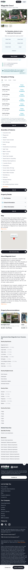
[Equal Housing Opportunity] (14, 467)
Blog (2, 493)
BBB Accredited (5, 517)
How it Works (4, 486)
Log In (24, 1)
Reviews (3, 509)
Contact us (14, 477)
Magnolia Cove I (7, 6)
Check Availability (22, 85)
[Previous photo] (3, 16)
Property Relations (5, 495)
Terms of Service (5, 511)
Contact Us (8, 567)
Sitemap (3, 515)
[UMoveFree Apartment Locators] (5, 467)
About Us (3, 505)
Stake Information (21, 542)
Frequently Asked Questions (8, 489)
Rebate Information (5, 491)
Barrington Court (5, 324)
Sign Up (18, 1)
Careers (3, 507)
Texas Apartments (5, 503)
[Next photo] (25, 16)
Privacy (3, 513)
